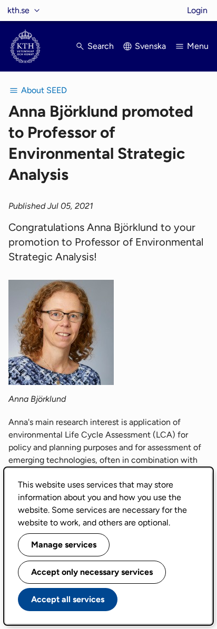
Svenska (150, 46)
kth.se (18, 10)
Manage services (63, 545)
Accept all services (67, 599)
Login (197, 10)
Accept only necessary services (92, 572)
